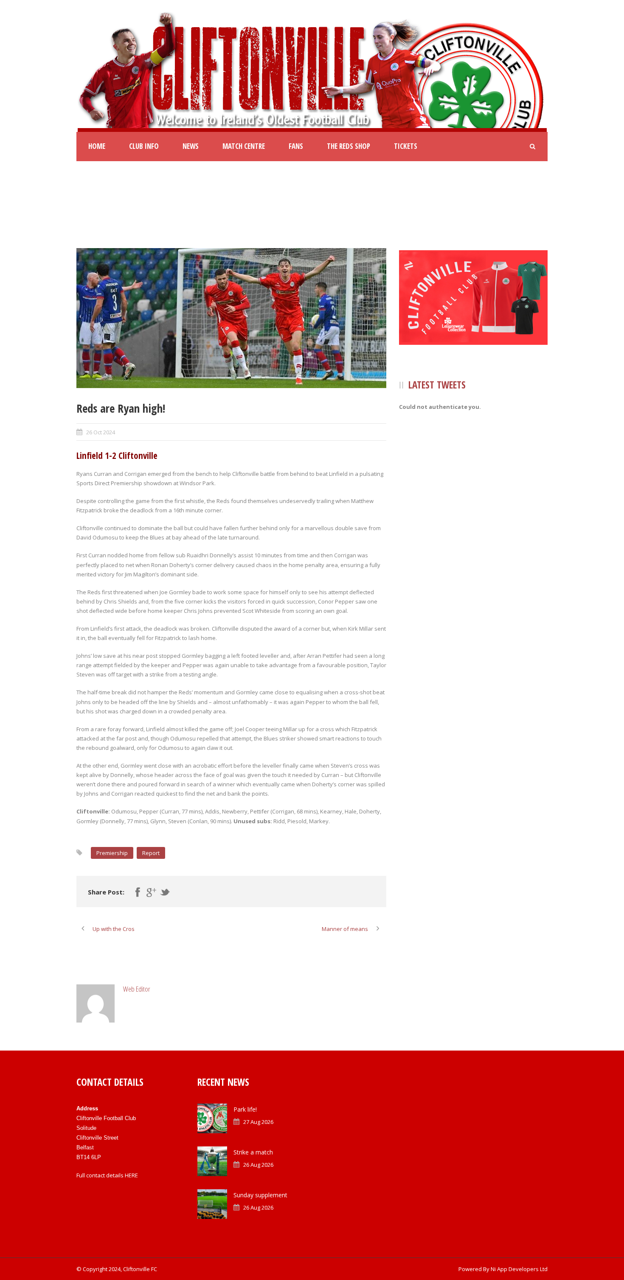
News (191, 146)
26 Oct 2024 (100, 432)
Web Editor (136, 989)
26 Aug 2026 (258, 1164)
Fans (296, 146)
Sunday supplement (260, 1195)
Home (96, 146)
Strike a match (253, 1152)
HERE (131, 1175)
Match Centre (243, 146)
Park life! (245, 1109)
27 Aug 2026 (258, 1122)
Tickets (405, 146)
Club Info (144, 146)
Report (151, 853)
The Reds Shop (348, 146)
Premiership (112, 853)
